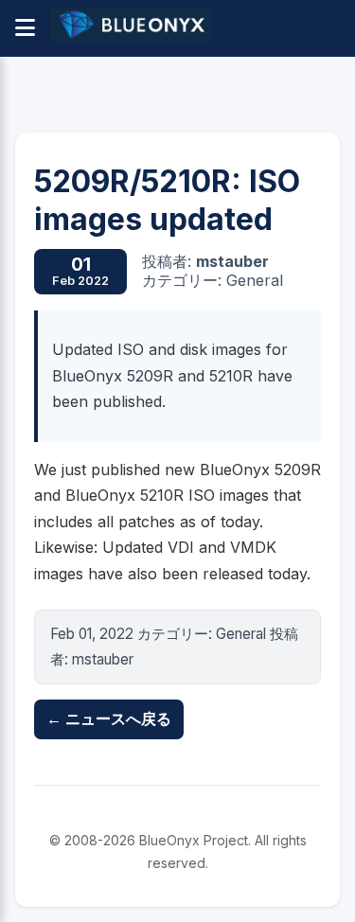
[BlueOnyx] (130, 28)
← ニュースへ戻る (108, 718)
